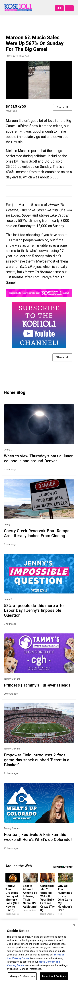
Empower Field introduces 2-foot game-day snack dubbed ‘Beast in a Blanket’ (36, 760)
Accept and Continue (54, 976)
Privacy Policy (20, 958)
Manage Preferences (22, 976)
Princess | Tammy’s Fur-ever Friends (37, 685)
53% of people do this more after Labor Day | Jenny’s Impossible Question (34, 610)
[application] (39, 80)
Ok (74, 925)
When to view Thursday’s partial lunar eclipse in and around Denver (38, 458)
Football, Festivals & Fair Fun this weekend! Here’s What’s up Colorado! (38, 837)
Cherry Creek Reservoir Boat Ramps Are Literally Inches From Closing (36, 533)
